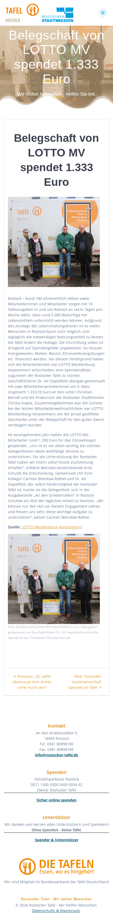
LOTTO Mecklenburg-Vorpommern (52, 526)
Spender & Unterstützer (56, 839)
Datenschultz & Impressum (56, 910)
